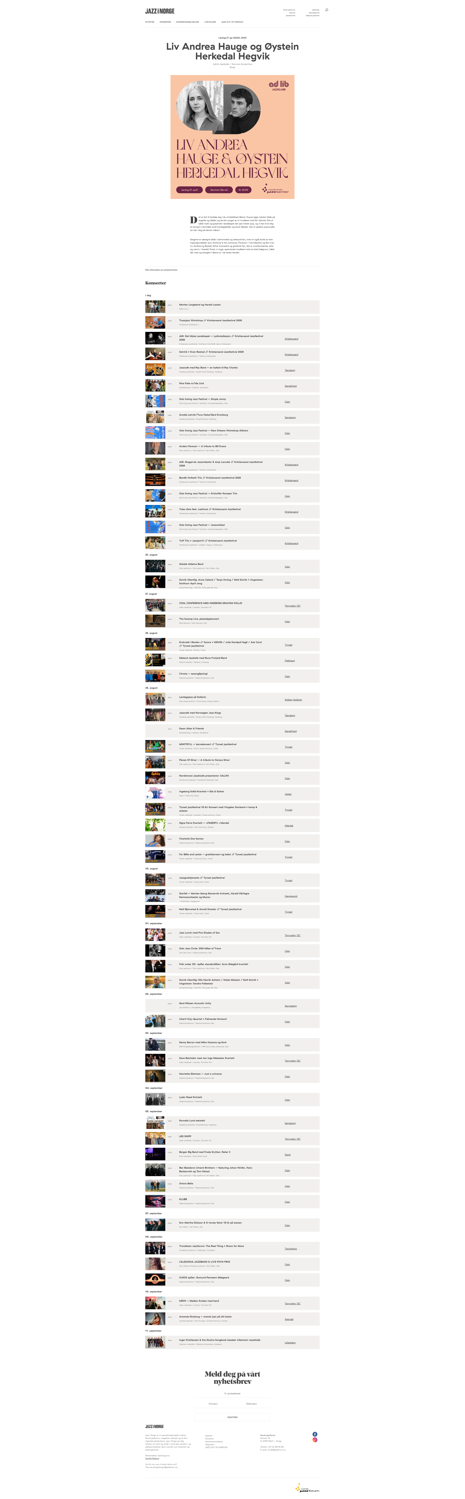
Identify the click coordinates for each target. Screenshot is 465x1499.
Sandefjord (291, 385)
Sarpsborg (290, 417)
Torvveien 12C (293, 605)
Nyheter (149, 22)
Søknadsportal (314, 13)
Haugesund (291, 896)
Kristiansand (291, 338)
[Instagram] (315, 1441)
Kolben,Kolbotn (293, 699)
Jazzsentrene (290, 15)
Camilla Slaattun (152, 1458)
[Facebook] (315, 1436)
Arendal (289, 1319)
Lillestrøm (290, 1342)
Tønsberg (290, 370)
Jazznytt (292, 13)
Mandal (289, 825)
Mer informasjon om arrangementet (161, 269)
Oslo (287, 401)
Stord (288, 1154)
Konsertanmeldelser (187, 22)
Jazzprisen (315, 10)
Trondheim (291, 1248)
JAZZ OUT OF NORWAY (232, 22)
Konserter (165, 22)
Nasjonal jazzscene (312, 15)
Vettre (288, 794)
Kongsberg (291, 1005)
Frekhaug (290, 660)
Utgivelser (210, 22)
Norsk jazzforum (289, 10)
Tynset (288, 644)
